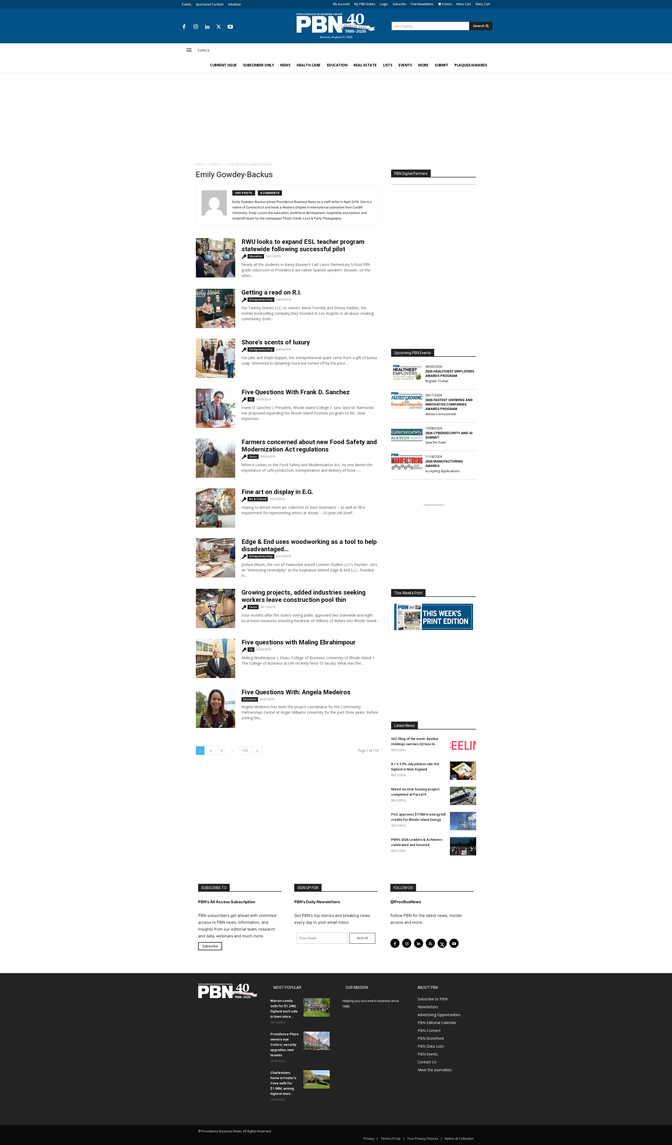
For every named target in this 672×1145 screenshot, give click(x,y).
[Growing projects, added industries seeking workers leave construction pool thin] (215, 608)
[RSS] (430, 943)
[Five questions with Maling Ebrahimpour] (215, 658)
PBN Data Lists (431, 1046)
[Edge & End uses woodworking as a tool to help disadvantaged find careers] (215, 557)
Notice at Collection (459, 1138)
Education (255, 256)
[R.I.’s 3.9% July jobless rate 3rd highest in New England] (463, 770)
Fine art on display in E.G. (277, 492)
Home (200, 164)
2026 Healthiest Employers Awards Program (449, 373)
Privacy (369, 1138)
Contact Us (427, 1061)
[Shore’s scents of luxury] (215, 358)
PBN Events (428, 1054)
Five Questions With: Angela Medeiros (296, 692)
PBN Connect (429, 1030)
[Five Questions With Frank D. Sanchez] (215, 408)
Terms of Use (391, 1138)
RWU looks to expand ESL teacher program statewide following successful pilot (303, 245)
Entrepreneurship (261, 299)
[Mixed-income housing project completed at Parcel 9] (463, 796)
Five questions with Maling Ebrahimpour (299, 642)
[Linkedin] (207, 27)
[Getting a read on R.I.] (215, 308)
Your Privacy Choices (422, 1138)
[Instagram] (195, 27)
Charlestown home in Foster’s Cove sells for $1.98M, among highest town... (283, 1083)
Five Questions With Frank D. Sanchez (296, 392)
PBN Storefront (431, 1038)
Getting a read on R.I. (271, 292)
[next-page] (257, 750)
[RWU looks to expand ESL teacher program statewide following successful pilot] (215, 257)
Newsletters (428, 1006)
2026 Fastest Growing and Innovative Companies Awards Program (449, 404)
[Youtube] (230, 27)
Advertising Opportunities (439, 1014)
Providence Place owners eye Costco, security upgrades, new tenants (284, 1044)
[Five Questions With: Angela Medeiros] (215, 708)
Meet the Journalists (435, 1069)
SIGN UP (362, 938)
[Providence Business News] (336, 23)
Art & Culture (257, 499)
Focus (253, 456)
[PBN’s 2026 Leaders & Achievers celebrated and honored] (463, 846)
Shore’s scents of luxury (276, 342)
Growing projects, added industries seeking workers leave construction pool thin (304, 596)
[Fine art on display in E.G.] (215, 508)
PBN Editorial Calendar (437, 1022)
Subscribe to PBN (433, 998)
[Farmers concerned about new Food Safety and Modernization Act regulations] (215, 458)
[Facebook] (184, 27)
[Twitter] (218, 27)
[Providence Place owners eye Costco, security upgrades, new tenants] (316, 1041)
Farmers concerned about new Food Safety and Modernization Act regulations (309, 445)
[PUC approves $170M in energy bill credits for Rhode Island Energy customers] (463, 821)
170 (245, 750)
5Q (251, 399)
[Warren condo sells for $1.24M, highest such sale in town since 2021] (316, 1007)
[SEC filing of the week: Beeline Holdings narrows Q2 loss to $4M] (463, 745)
